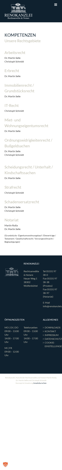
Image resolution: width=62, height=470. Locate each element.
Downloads (50, 327)
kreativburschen (40, 383)
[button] (5, 464)
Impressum (50, 335)
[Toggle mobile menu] (55, 4)
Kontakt (50, 331)
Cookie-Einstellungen (50, 344)
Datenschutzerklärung (50, 338)
